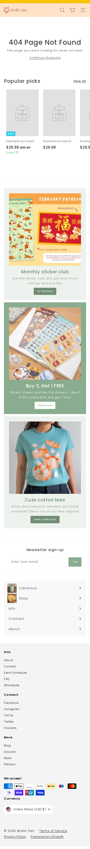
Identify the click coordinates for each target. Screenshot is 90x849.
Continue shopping (45, 57)
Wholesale (12, 685)
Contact (10, 666)
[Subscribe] (75, 562)
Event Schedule (15, 673)
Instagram (12, 709)
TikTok (8, 715)
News (8, 758)
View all (79, 81)
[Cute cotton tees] (45, 457)
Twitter (9, 722)
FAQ (7, 679)
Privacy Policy (15, 836)
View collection (45, 519)
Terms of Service (53, 831)
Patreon (10, 764)
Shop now (45, 405)
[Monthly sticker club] (45, 229)
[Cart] (72, 10)
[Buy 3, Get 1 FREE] (45, 343)
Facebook (11, 703)
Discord (10, 752)
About (8, 660)
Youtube (10, 728)
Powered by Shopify (47, 836)
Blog (7, 745)
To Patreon (45, 291)
